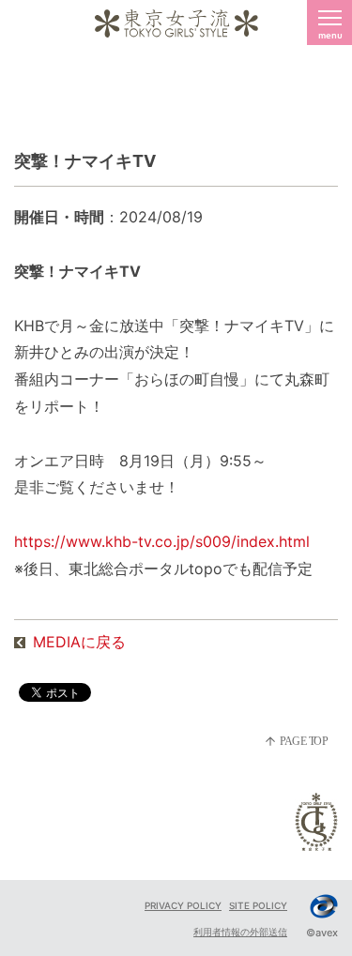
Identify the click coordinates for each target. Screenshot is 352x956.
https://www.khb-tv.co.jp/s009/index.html (162, 541)
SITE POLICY (258, 905)
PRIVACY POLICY (183, 905)
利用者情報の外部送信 (240, 931)
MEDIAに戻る (79, 641)
